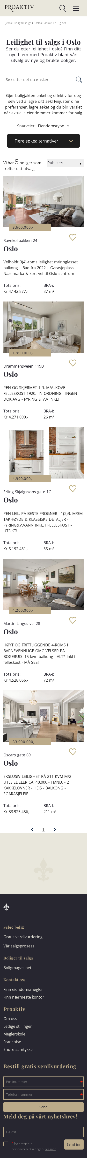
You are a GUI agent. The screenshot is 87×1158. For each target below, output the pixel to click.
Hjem (7, 23)
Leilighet (59, 23)
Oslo (38, 23)
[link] (50, 8)
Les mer (50, 1149)
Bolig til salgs (22, 23)
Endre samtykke (18, 1049)
